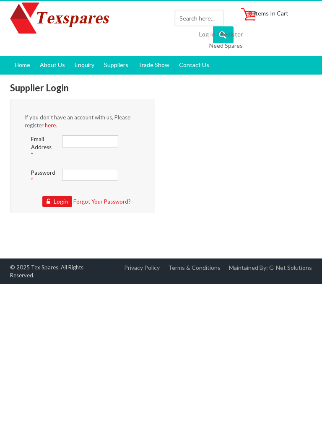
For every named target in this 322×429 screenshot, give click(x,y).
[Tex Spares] (62, 19)
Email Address (41, 147)
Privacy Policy (142, 267)
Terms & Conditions (194, 267)
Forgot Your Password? (102, 201)
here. (51, 125)
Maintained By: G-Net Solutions (270, 267)
